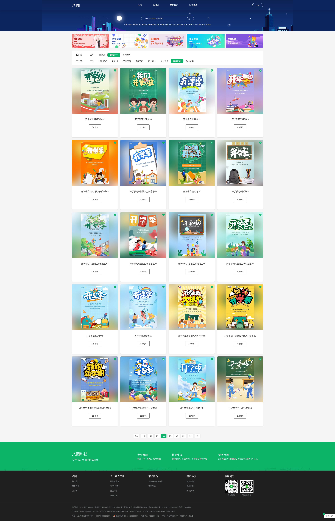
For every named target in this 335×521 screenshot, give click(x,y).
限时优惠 (114, 495)
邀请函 (156, 5)
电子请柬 (148, 507)
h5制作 (84, 507)
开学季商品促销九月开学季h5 (95, 191)
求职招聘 (139, 60)
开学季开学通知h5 (143, 119)
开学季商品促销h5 (191, 191)
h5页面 (90, 507)
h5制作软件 (97, 507)
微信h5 (104, 507)
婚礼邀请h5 (143, 24)
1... (136, 435)
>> (190, 435)
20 (151, 435)
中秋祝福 (127, 60)
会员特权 (114, 490)
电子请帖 (155, 507)
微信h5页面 (111, 507)
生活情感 (193, 5)
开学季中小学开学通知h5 (191, 407)
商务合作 (75, 486)
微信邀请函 (133, 507)
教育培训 (177, 60)
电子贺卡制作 (170, 507)
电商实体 (190, 60)
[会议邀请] (206, 41)
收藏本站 (329, 516)
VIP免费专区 (115, 486)
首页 (140, 5)
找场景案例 (114, 481)
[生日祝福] (244, 41)
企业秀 (195, 24)
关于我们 (75, 481)
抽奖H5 (201, 24)
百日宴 (182, 24)
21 (157, 435)
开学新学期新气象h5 (94, 119)
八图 (76, 5)
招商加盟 (164, 60)
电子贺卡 (189, 24)
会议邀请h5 (152, 24)
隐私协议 (190, 486)
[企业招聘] (129, 41)
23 (170, 435)
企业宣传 (152, 60)
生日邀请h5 (161, 24)
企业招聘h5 (128, 24)
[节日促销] (167, 41)
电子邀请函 (125, 507)
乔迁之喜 (176, 24)
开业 (167, 24)
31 (198, 435)
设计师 (74, 490)
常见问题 (152, 486)
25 (183, 435)
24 (177, 435)
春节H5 (115, 60)
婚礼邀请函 (141, 507)
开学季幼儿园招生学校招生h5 (95, 263)
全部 (92, 55)
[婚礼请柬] (90, 41)
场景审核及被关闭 (155, 481)
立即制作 (95, 127)
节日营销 (103, 60)
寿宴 (170, 24)
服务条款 (190, 481)
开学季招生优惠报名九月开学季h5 (240, 335)
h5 (81, 507)
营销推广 (174, 5)
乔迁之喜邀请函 (185, 507)
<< (144, 435)
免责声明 (190, 490)
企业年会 (207, 24)
